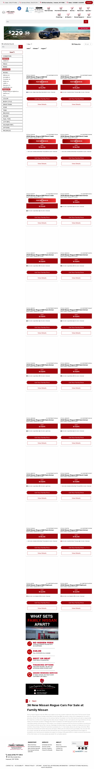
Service (45, 742)
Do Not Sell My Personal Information (55, 765)
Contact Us (59, 748)
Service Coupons (47, 748)
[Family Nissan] (8, 12)
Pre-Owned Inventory (34, 746)
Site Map (39, 765)
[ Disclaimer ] (84, 38)
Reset (11, 52)
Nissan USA (59, 750)
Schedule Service (47, 745)
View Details (42, 104)
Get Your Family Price (42, 99)
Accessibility (19, 765)
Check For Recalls (47, 750)
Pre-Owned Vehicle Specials (33, 750)
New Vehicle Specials (34, 748)
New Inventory (32, 745)
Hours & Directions (61, 746)
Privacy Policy (30, 765)
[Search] (86, 21)
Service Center (46, 746)
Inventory (32, 742)
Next (34, 701)
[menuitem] (12, 59)
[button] (19, 8)
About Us (58, 745)
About (58, 742)
